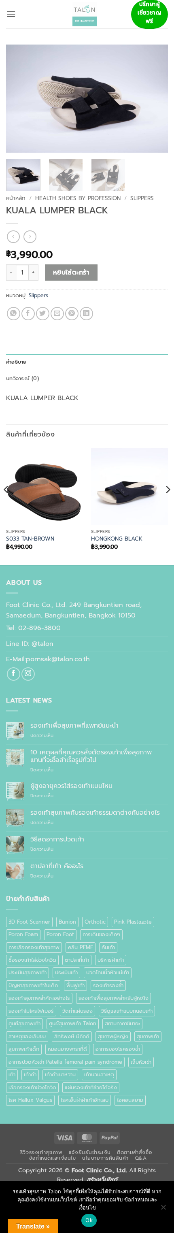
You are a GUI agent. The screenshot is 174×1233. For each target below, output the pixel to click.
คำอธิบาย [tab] (16, 362)
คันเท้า (108, 947)
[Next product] (13, 236)
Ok (89, 1220)
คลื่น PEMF (80, 947)
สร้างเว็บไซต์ (102, 1179)
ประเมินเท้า (66, 972)
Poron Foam (23, 934)
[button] (11, 14)
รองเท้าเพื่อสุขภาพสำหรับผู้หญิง (114, 998)
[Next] (154, 98)
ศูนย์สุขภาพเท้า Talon (72, 1023)
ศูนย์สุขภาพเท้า (24, 1023)
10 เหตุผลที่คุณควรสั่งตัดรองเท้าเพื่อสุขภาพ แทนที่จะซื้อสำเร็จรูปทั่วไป (91, 756)
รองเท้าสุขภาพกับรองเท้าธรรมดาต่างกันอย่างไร (95, 813)
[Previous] (19, 98)
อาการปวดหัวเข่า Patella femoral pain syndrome (65, 1062)
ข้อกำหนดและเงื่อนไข (52, 1158)
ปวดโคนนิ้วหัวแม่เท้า (107, 972)
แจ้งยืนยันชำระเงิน (90, 1152)
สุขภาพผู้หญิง (113, 1036)
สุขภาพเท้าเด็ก (23, 1049)
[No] (163, 1209)
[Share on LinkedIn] (86, 313)
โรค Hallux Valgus (30, 1100)
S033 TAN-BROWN (30, 539)
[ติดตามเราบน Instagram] (28, 674)
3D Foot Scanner (29, 922)
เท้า (11, 1074)
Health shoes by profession (78, 198)
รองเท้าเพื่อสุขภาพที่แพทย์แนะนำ (74, 726)
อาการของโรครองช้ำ (117, 1049)
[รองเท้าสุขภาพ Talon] (84, 14)
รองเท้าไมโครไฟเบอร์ (31, 1011)
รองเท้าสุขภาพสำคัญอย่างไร (39, 998)
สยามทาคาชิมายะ (122, 1023)
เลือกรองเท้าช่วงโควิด (32, 1087)
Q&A (141, 1158)
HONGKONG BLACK (116, 539)
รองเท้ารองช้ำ (108, 985)
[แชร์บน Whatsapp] (13, 313)
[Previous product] (29, 236)
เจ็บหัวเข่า (141, 1062)
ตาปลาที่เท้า (77, 960)
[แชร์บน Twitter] (42, 313)
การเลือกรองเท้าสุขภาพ (33, 947)
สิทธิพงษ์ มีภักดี (71, 1036)
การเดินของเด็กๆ (101, 934)
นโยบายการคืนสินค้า (105, 1158)
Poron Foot (60, 934)
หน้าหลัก (15, 198)
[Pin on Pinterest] (72, 313)
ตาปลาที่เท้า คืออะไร (56, 866)
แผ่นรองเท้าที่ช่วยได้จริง (91, 1087)
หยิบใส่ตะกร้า (71, 272)
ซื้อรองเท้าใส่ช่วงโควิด (32, 960)
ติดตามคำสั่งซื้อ (134, 1152)
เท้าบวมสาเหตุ (99, 1074)
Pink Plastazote (133, 922)
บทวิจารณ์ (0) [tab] (22, 378)
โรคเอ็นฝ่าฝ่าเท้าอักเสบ (84, 1100)
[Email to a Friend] (57, 313)
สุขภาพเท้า (148, 1036)
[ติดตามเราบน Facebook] (13, 674)
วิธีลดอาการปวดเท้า (57, 839)
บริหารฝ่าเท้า (111, 960)
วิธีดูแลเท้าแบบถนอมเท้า (127, 1011)
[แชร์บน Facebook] (28, 313)
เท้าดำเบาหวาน (60, 1074)
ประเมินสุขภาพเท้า (27, 972)
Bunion (67, 922)
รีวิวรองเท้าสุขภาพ (41, 1152)
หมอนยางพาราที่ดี (67, 1049)
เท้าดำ (30, 1074)
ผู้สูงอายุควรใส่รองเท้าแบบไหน (71, 786)
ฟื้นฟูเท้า (75, 985)
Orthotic (95, 922)
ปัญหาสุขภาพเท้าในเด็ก (33, 985)
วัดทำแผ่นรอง (77, 1011)
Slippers (142, 198)
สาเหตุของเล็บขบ (27, 1036)
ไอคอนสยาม (130, 1100)
